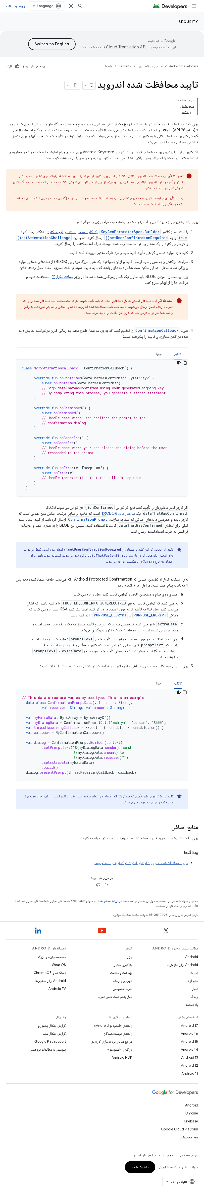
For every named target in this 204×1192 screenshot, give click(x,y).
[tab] (178, 353)
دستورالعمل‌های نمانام (147, 1155)
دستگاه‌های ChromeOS (50, 972)
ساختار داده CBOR (120, 513)
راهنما (108, 66)
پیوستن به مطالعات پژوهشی (48, 1049)
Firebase (191, 1121)
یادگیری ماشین (122, 964)
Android (191, 956)
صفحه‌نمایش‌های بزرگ (52, 956)
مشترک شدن (140, 1167)
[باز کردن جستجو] (80, 6)
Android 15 (189, 1041)
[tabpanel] (102, 428)
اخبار (195, 988)
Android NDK (121, 1057)
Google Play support (50, 1041)
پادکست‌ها (191, 1004)
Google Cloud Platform (179, 1129)
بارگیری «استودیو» (119, 1049)
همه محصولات (188, 1137)
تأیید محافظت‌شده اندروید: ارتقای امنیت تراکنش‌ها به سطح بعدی (140, 862)
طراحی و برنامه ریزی (150, 66)
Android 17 (189, 1025)
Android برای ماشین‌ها (50, 980)
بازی (129, 956)
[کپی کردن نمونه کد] (185, 363)
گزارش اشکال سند (54, 1033)
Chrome (191, 1113)
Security (188, 21)
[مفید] (17, 66)
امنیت (194, 972)
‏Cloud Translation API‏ (126, 47)
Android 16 (189, 1033)
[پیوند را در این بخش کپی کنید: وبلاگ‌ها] (179, 853)
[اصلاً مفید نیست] (9, 66)
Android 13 (189, 1057)
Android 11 (189, 1073)
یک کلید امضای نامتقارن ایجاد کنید (73, 231)
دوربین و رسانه (122, 980)
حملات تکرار (64, 276)
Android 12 (189, 1065)
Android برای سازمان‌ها (182, 964)
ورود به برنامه (15, 6)
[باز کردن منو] (194, 6)
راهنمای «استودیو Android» (113, 1025)
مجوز (169, 1155)
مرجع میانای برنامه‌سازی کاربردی (111, 1041)
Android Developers (183, 66)
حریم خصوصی (122, 988)
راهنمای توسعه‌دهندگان (117, 1033)
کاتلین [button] (178, 353)
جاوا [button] (159, 353)
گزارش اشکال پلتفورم (52, 1025)
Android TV (57, 988)
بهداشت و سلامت (121, 972)
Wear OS (59, 964)
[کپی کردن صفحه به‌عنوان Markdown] (75, 85)
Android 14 (189, 1049)
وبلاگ (194, 996)
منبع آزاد (192, 980)
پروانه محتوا (110, 901)
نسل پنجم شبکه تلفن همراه (115, 996)
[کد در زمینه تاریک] (179, 363)
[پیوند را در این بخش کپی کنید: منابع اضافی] (166, 828)
